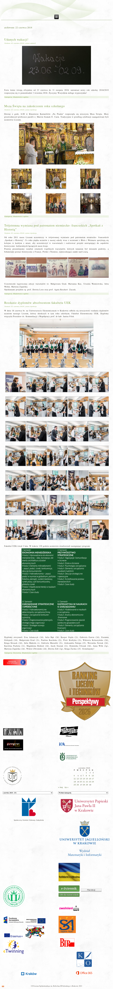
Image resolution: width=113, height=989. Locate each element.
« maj (60, 787)
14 (84, 779)
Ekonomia (17, 653)
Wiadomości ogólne (21, 97)
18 (75, 782)
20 (81, 782)
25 (75, 785)
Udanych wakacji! (16, 39)
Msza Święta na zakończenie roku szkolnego (34, 106)
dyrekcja (33, 110)
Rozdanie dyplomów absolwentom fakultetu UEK (37, 303)
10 (93, 776)
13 (81, 779)
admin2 (33, 43)
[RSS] (3, 986)
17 (93, 779)
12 (78, 779)
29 (87, 785)
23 (90, 782)
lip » (66, 787)
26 (78, 785)
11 (75, 779)
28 (84, 785)
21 (84, 782)
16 (90, 779)
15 (87, 779)
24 (93, 782)
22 (87, 782)
